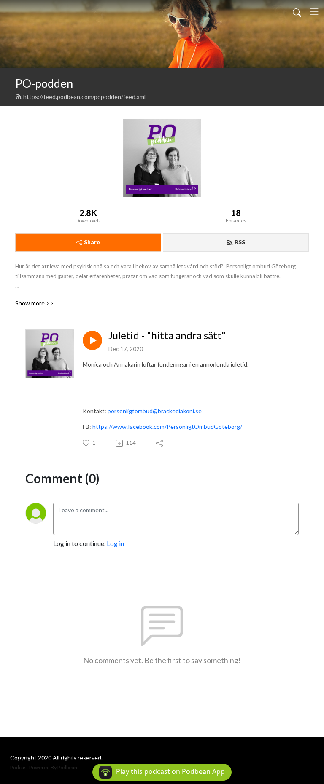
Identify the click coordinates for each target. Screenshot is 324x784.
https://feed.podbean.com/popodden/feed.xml (84, 96)
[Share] (160, 443)
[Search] (297, 11)
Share (92, 242)
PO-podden (44, 83)
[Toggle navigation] (314, 12)
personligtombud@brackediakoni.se (155, 411)
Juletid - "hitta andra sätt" (167, 335)
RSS (240, 242)
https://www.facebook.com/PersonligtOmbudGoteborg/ (167, 426)
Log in (115, 543)
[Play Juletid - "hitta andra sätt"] (92, 340)
